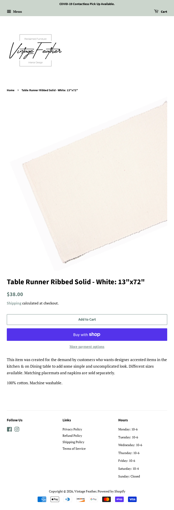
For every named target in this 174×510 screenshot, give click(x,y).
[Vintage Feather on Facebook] (9, 430)
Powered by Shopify (111, 491)
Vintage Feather (85, 491)
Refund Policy (72, 435)
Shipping (14, 303)
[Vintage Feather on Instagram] (16, 430)
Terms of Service (74, 448)
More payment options (87, 346)
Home (10, 90)
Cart (163, 12)
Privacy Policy (72, 429)
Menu (17, 11)
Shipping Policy (73, 442)
